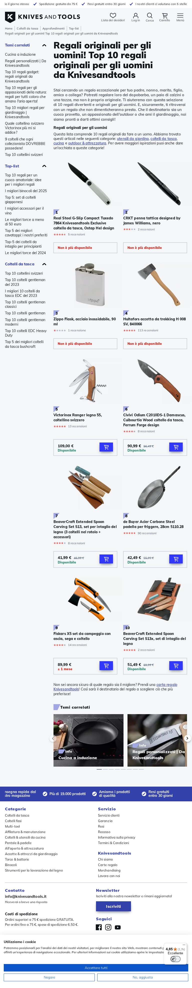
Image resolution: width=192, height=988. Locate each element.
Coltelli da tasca (27, 28)
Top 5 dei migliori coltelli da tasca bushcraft (24, 344)
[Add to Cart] (106, 447)
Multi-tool (12, 826)
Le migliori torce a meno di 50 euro (24, 221)
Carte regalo (107, 865)
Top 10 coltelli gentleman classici (25, 304)
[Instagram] (108, 927)
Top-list (74, 28)
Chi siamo (105, 859)
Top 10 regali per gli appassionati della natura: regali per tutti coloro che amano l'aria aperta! (26, 94)
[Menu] (184, 946)
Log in (136, 20)
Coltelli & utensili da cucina (25, 837)
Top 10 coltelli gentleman (25, 313)
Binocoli (11, 865)
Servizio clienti (109, 815)
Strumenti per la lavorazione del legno (34, 870)
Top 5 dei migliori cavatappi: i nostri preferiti (26, 232)
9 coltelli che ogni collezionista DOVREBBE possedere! (25, 143)
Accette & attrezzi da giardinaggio (31, 854)
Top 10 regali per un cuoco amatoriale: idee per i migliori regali (23, 179)
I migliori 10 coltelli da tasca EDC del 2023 (22, 293)
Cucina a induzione (20, 54)
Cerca (150, 20)
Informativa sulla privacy (117, 837)
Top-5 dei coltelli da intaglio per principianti (23, 244)
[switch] (175, 959)
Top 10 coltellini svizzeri (24, 154)
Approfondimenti (53, 28)
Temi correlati (17, 45)
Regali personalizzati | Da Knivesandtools (25, 63)
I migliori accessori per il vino (24, 210)
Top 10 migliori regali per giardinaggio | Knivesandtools (25, 112)
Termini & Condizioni (113, 843)
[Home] (42, 14)
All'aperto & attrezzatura (24, 848)
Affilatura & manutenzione (25, 832)
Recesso (104, 832)
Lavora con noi (109, 876)
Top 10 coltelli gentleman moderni (25, 322)
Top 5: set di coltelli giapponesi (20, 199)
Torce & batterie (17, 859)
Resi (101, 826)
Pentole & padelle (18, 843)
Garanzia (105, 821)
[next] (179, 738)
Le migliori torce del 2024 (25, 253)
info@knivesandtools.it (25, 896)
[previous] (62, 738)
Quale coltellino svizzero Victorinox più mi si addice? (24, 128)
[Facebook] (99, 927)
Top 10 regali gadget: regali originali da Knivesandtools (22, 76)
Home (8, 28)
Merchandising (109, 870)
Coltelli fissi (13, 821)
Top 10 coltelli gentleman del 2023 (25, 282)
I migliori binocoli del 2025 (26, 191)
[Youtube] (117, 927)
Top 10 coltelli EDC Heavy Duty (26, 333)
